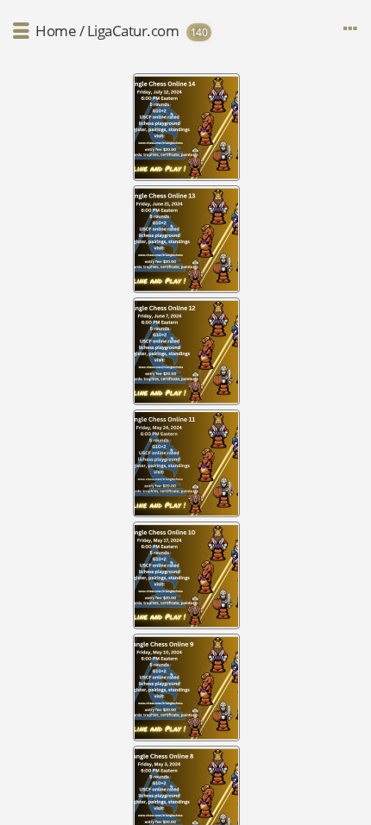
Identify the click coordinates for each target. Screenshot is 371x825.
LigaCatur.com (133, 31)
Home (55, 31)
